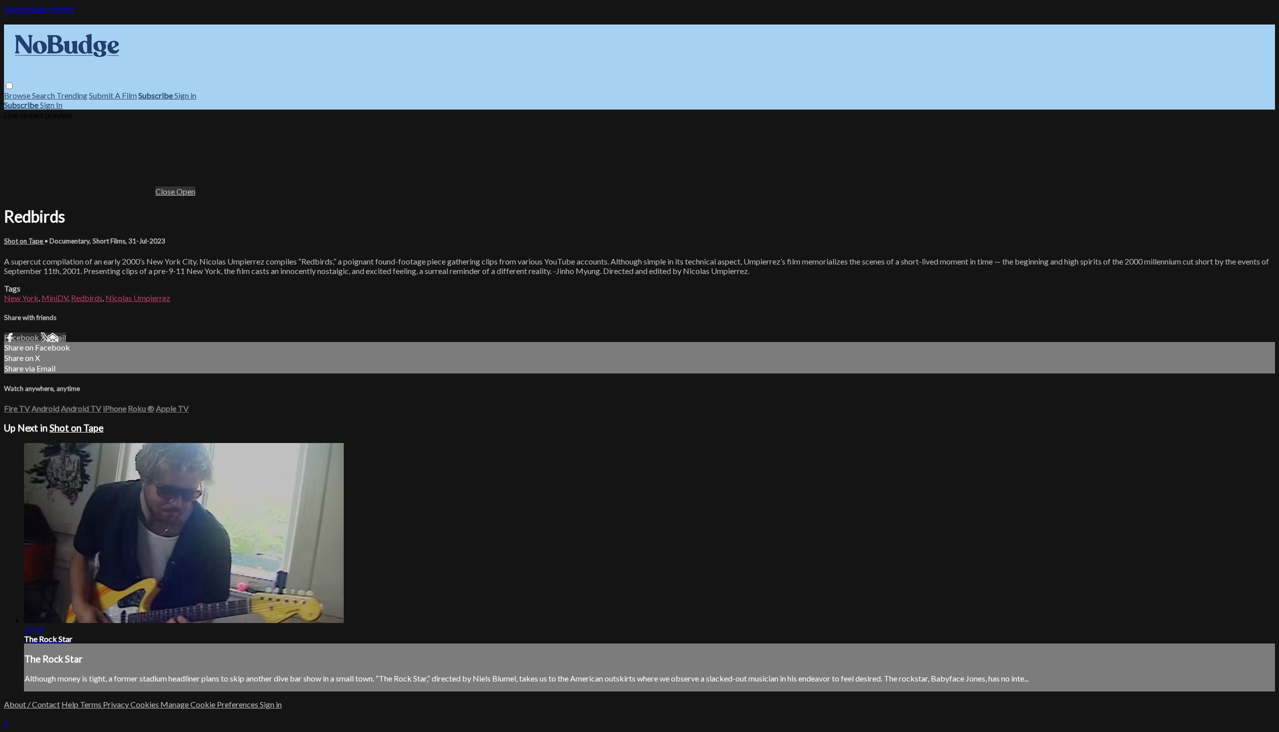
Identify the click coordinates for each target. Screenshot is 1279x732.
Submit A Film (113, 95)
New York (21, 297)
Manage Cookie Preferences (210, 704)
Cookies (145, 704)
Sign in (185, 95)
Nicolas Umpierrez (137, 297)
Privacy (116, 704)
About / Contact (32, 704)
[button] (9, 85)
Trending (71, 95)
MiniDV (54, 297)
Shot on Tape (24, 241)
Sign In (51, 105)
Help (70, 704)
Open (185, 191)
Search (44, 95)
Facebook (22, 337)
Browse (18, 95)
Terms (91, 704)
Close (165, 191)
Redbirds (86, 297)
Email (56, 337)
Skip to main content (39, 9)
